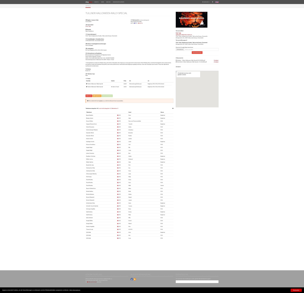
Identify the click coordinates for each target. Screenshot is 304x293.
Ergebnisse (97, 95)
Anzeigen (216, 60)
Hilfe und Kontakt (92, 282)
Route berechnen (197, 52)
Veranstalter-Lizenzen (118, 2)
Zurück (89, 95)
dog (89, 2)
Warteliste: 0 (115, 108)
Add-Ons (108, 2)
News (102, 2)
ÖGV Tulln (88, 26)
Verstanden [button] (296, 290)
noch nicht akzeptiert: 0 (105, 108)
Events (96, 2)
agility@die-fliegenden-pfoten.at (184, 34)
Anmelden (206, 2)
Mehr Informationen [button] (74, 290)
